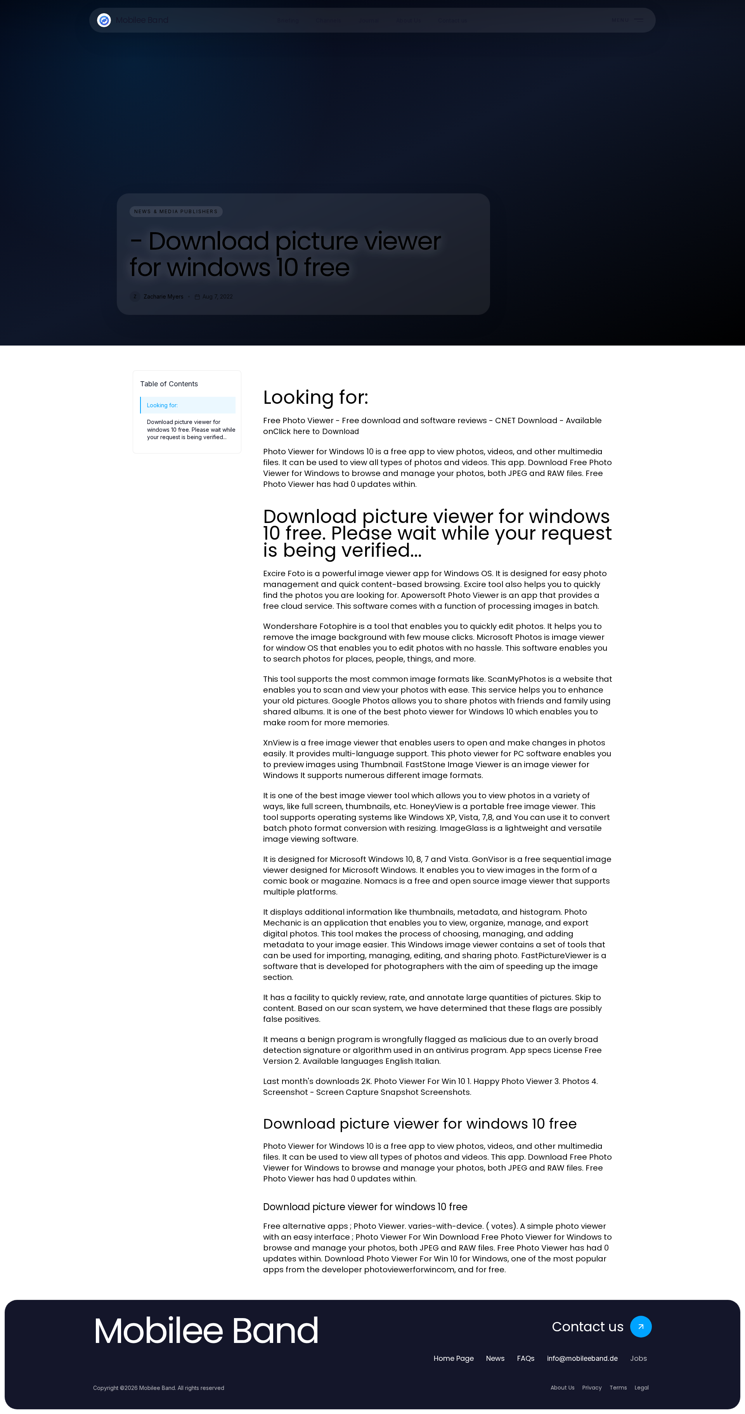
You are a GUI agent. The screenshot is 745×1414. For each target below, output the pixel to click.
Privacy (592, 1387)
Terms (618, 1387)
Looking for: (162, 405)
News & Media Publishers (176, 211)
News (495, 1358)
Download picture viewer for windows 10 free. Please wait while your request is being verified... (191, 429)
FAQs (526, 1358)
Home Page (454, 1358)
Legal (642, 1387)
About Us (563, 1387)
